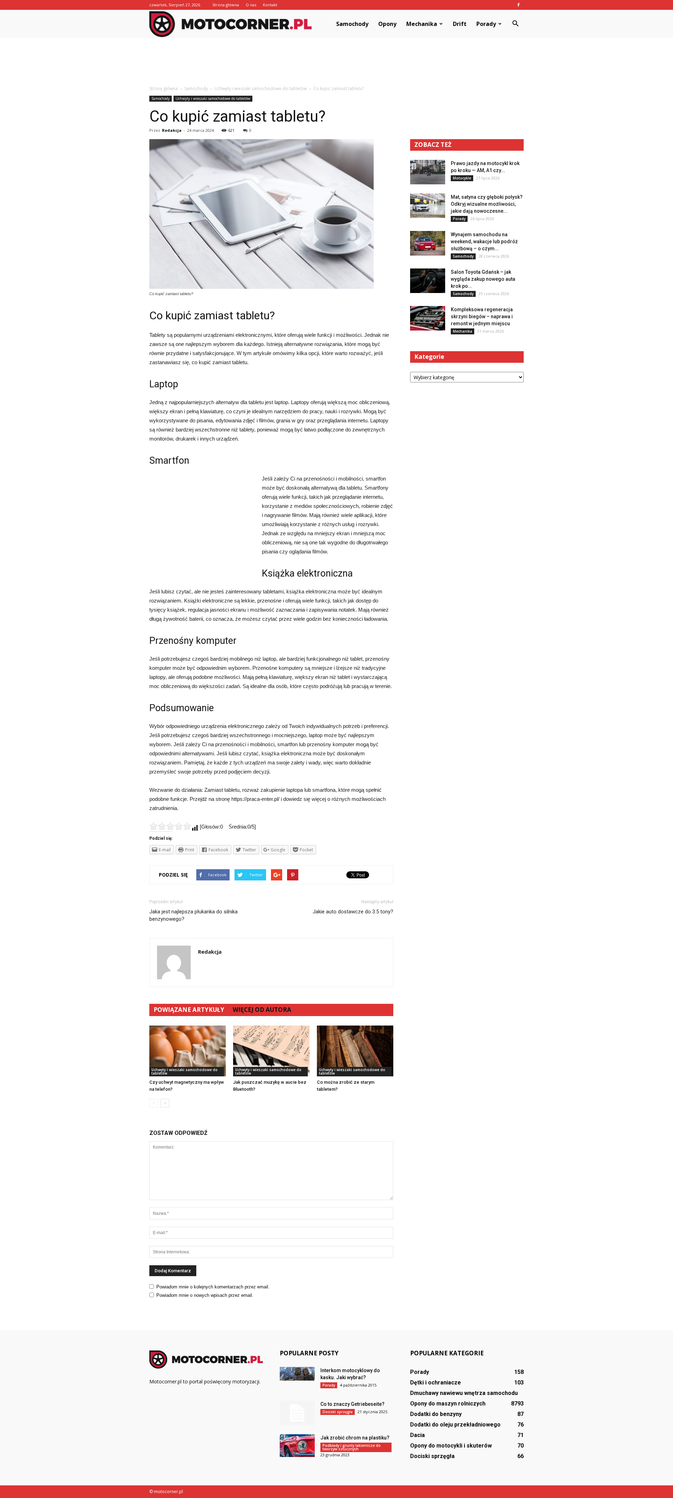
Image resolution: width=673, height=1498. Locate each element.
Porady (486, 24)
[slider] (170, 826)
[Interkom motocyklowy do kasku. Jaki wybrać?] (297, 1373)
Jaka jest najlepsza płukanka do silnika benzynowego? (193, 915)
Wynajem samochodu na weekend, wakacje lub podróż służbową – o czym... (484, 241)
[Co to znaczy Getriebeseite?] (297, 1413)
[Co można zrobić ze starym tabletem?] (355, 1051)
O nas (251, 4)
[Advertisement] (336, 62)
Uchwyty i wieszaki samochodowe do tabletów (213, 98)
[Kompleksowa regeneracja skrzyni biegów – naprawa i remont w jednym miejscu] (427, 318)
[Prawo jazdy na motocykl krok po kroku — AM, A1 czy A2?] (427, 172)
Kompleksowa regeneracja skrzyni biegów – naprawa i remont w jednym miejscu (482, 316)
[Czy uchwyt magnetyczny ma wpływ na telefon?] (187, 1051)
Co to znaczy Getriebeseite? (352, 1404)
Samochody (352, 24)
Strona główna (225, 4)
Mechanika (421, 24)
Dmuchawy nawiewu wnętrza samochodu (464, 1393)
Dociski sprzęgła (337, 1411)
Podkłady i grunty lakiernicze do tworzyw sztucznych (351, 1447)
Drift (460, 24)
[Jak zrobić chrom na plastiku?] (297, 1445)
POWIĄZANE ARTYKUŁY (189, 1010)
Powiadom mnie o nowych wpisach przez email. (204, 1295)
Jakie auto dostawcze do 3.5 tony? (353, 911)
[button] (515, 23)
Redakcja (172, 130)
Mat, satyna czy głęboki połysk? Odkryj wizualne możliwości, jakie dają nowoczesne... (487, 204)
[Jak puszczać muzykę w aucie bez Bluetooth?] (271, 1051)
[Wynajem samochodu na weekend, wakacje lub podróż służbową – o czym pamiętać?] (427, 243)
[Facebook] (518, 5)
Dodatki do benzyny (436, 1414)
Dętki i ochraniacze (435, 1382)
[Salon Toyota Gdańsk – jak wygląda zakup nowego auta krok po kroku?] (427, 280)
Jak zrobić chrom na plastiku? (354, 1438)
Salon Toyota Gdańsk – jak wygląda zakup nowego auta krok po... (483, 279)
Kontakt (270, 4)
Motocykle (462, 178)
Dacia (417, 1435)
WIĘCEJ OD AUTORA (262, 1010)
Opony (387, 24)
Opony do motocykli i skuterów (451, 1445)
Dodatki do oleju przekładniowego (455, 1424)
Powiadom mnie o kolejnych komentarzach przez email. (213, 1286)
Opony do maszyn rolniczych (447, 1403)
